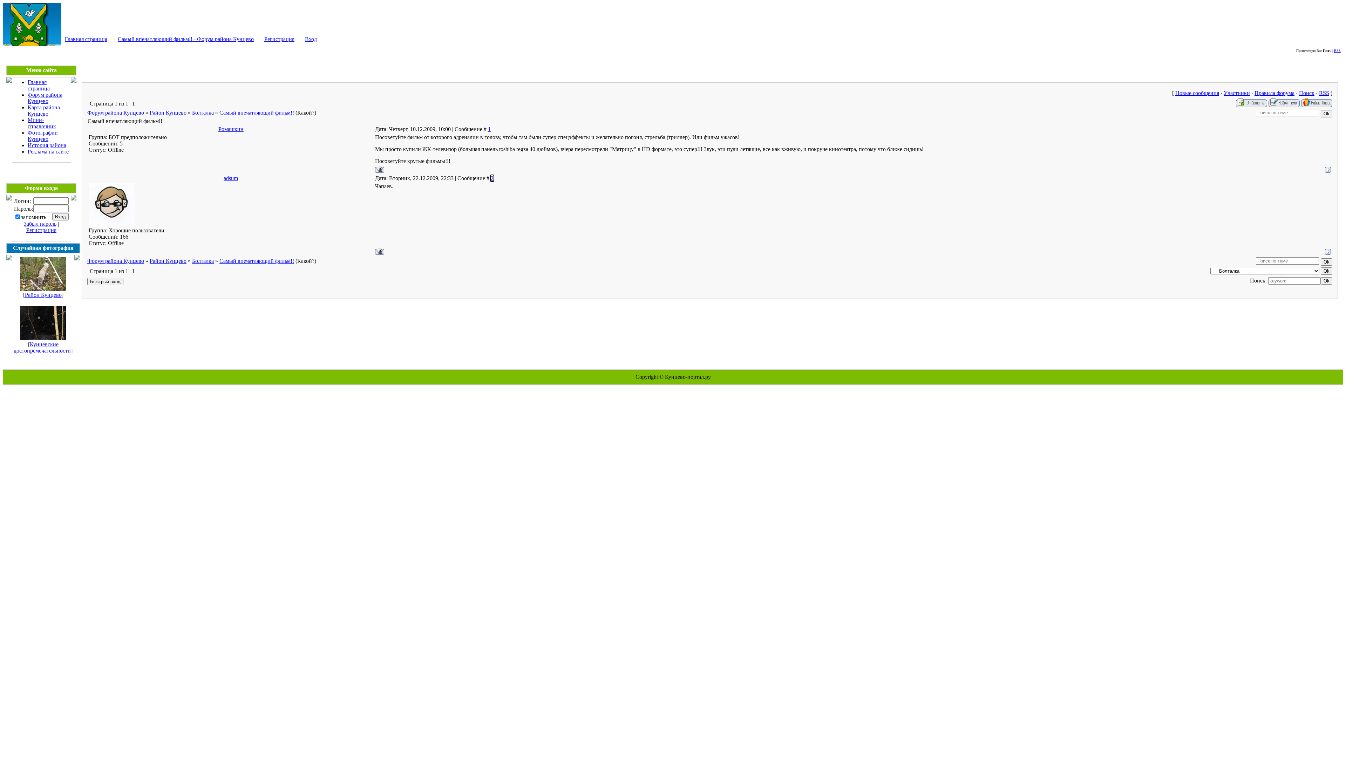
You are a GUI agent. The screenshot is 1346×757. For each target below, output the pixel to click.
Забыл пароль (40, 224)
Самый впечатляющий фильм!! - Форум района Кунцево (186, 39)
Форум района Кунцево (45, 98)
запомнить (33, 217)
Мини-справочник (42, 123)
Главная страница (86, 39)
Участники (1237, 93)
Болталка (203, 113)
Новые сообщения (1197, 93)
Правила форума (1274, 93)
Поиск (1306, 93)
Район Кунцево (43, 295)
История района (47, 145)
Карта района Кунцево (44, 110)
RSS (1337, 51)
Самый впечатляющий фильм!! (256, 113)
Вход (311, 39)
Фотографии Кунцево (43, 136)
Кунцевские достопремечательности (42, 347)
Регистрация (279, 39)
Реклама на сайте (48, 152)
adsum (231, 178)
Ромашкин (231, 129)
